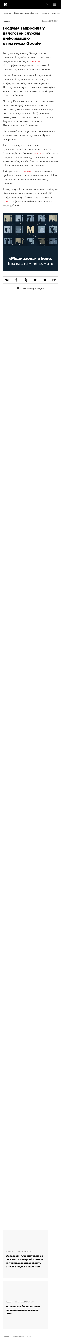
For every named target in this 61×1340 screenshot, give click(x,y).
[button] (54, 4)
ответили (27, 171)
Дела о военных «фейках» (26, 12)
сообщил (35, 61)
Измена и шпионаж (51, 12)
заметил (39, 153)
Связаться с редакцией (32, 288)
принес (7, 201)
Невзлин (7, 12)
